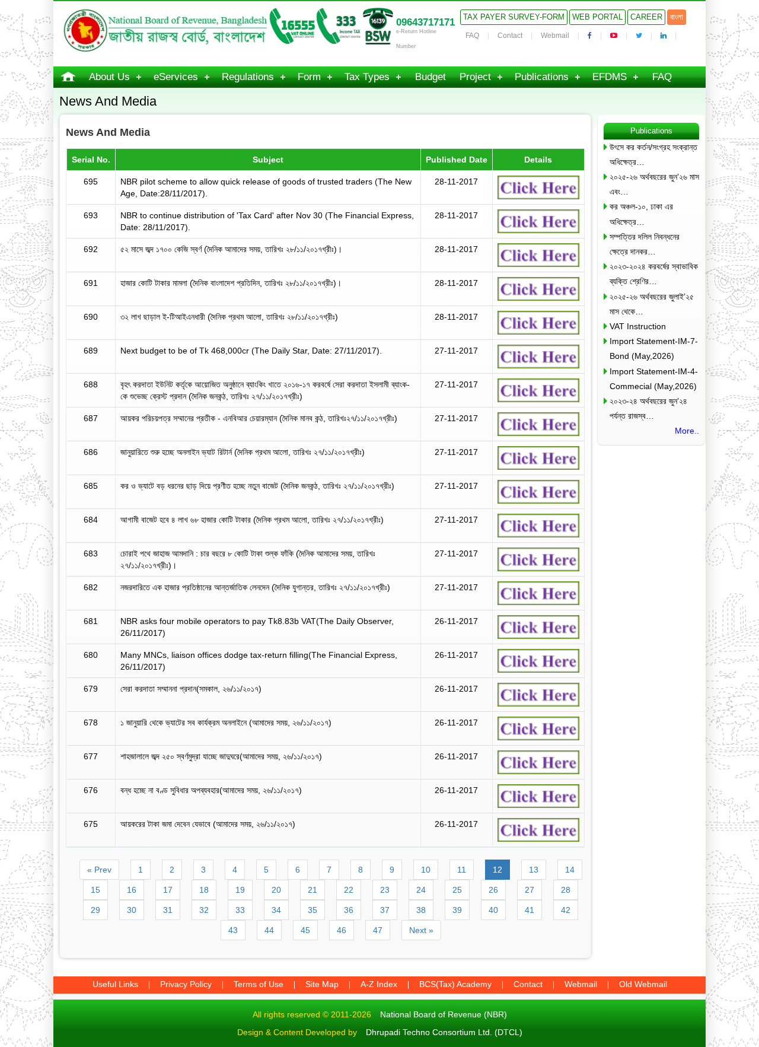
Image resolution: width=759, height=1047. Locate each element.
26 (493, 890)
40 (493, 910)
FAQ (472, 35)
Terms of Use (258, 984)
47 (377, 930)
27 (529, 890)
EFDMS (609, 76)
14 (570, 869)
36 (348, 910)
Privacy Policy (186, 984)
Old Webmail (643, 984)
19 (240, 890)
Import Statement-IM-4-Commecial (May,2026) (654, 379)
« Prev (99, 869)
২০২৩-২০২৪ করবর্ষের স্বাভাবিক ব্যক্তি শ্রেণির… (654, 274)
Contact (510, 35)
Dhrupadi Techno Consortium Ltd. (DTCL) (444, 1032)
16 (131, 890)
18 (204, 890)
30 (131, 910)
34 (276, 910)
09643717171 (425, 22)
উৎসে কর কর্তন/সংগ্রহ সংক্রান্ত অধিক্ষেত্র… (653, 154)
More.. (687, 430)
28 (565, 890)
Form (309, 76)
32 (204, 910)
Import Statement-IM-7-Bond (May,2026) (654, 348)
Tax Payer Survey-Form (514, 16)
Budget (430, 76)
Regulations (248, 76)
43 (233, 930)
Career (646, 16)
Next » (421, 930)
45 (305, 930)
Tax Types (367, 76)
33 (240, 910)
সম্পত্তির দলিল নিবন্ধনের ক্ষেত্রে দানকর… (645, 244)
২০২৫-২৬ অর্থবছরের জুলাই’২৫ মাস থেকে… (652, 304)
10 (425, 869)
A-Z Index (379, 984)
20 (276, 890)
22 (348, 890)
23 (385, 890)
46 (341, 930)
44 (269, 930)
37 (385, 910)
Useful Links (115, 984)
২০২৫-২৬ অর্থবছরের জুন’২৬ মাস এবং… (654, 184)
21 (312, 890)
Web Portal (597, 16)
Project (475, 76)
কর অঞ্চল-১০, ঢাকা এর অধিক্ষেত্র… (641, 214)
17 (168, 890)
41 (529, 910)
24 (421, 890)
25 (457, 890)
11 (461, 869)
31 (168, 910)
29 (95, 910)
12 (497, 869)
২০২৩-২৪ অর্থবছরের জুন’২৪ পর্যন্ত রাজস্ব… (648, 408)
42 (565, 910)
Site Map (322, 984)
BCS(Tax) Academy (455, 984)
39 (457, 910)
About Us (109, 76)
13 (533, 869)
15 (95, 890)
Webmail (555, 35)
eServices (176, 76)
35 (312, 910)
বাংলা (676, 16)
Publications (542, 76)
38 (421, 910)
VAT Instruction (638, 326)
